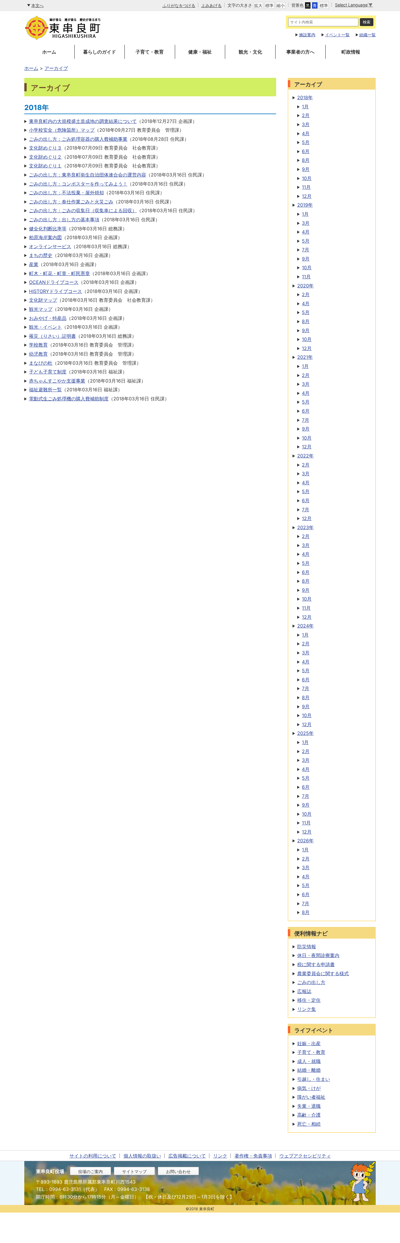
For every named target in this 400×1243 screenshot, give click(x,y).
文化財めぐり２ (45, 157)
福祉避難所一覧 (45, 389)
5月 (306, 142)
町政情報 (350, 52)
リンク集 (306, 1009)
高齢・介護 (309, 1115)
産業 (33, 264)
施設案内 (307, 34)
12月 (307, 196)
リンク (220, 1156)
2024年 (305, 626)
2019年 (305, 205)
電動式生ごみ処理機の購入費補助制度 (69, 399)
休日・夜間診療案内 (318, 955)
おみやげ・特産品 (47, 318)
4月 (306, 133)
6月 (306, 151)
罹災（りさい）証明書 (52, 336)
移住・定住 (309, 1000)
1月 (305, 106)
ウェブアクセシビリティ (305, 1156)
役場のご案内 (90, 1171)
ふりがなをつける (179, 5)
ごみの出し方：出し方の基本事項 (64, 219)
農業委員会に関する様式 (323, 973)
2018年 (305, 97)
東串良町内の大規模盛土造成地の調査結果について (83, 121)
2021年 (305, 357)
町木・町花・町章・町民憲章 (59, 273)
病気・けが (309, 1088)
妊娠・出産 (309, 1043)
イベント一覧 (337, 34)
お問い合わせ (178, 1171)
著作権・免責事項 (253, 1156)
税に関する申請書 (316, 964)
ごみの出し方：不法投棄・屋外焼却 (66, 193)
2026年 (305, 840)
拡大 (258, 5)
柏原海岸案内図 (45, 237)
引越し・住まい (313, 1079)
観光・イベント (45, 327)
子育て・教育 (150, 52)
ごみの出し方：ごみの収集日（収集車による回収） (83, 210)
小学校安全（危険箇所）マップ (62, 130)
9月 (306, 169)
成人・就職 (309, 1061)
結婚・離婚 (309, 1070)
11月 (306, 187)
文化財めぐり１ (45, 166)
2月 (306, 115)
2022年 (305, 456)
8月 (306, 160)
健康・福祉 (200, 52)
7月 (305, 250)
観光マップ (40, 309)
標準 (269, 5)
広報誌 (304, 991)
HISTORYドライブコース (55, 291)
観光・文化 (250, 52)
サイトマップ (134, 1171)
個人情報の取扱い (142, 1156)
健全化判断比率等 (47, 229)
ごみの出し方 (311, 982)
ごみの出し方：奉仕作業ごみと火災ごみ (71, 202)
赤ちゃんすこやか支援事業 (57, 381)
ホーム (49, 52)
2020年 (305, 286)
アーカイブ (56, 68)
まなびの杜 (40, 363)
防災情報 (306, 946)
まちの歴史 (40, 255)
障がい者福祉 (311, 1097)
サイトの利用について (92, 1156)
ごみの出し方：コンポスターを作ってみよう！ (78, 184)
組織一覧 (367, 34)
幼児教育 (38, 354)
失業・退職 (309, 1106)
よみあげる (211, 5)
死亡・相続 (309, 1124)
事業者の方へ (300, 52)
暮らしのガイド (99, 52)
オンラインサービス (50, 246)
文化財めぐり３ (45, 148)
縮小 (280, 5)
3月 (306, 124)
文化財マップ (43, 300)
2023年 (305, 527)
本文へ (37, 5)
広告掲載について (187, 1156)
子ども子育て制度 (47, 372)
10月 (307, 178)
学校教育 (38, 345)
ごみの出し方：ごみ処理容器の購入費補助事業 (78, 139)
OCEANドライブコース (53, 282)
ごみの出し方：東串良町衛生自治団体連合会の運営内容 (87, 175)
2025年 (305, 733)
